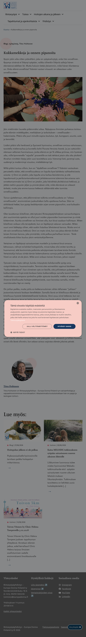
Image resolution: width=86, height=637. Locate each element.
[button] (17, 332)
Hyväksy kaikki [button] (64, 326)
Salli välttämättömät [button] (37, 326)
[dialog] (43, 318)
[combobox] (78, 303)
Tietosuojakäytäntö (17, 320)
